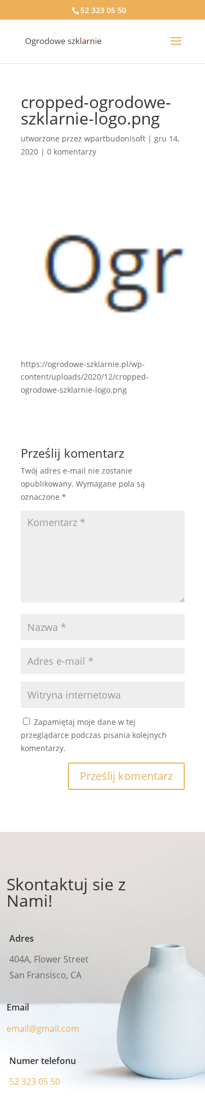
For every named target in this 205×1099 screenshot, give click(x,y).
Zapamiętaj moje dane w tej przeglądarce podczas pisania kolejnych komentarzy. (94, 735)
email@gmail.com (43, 1029)
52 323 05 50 (103, 10)
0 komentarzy (71, 151)
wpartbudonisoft (114, 138)
